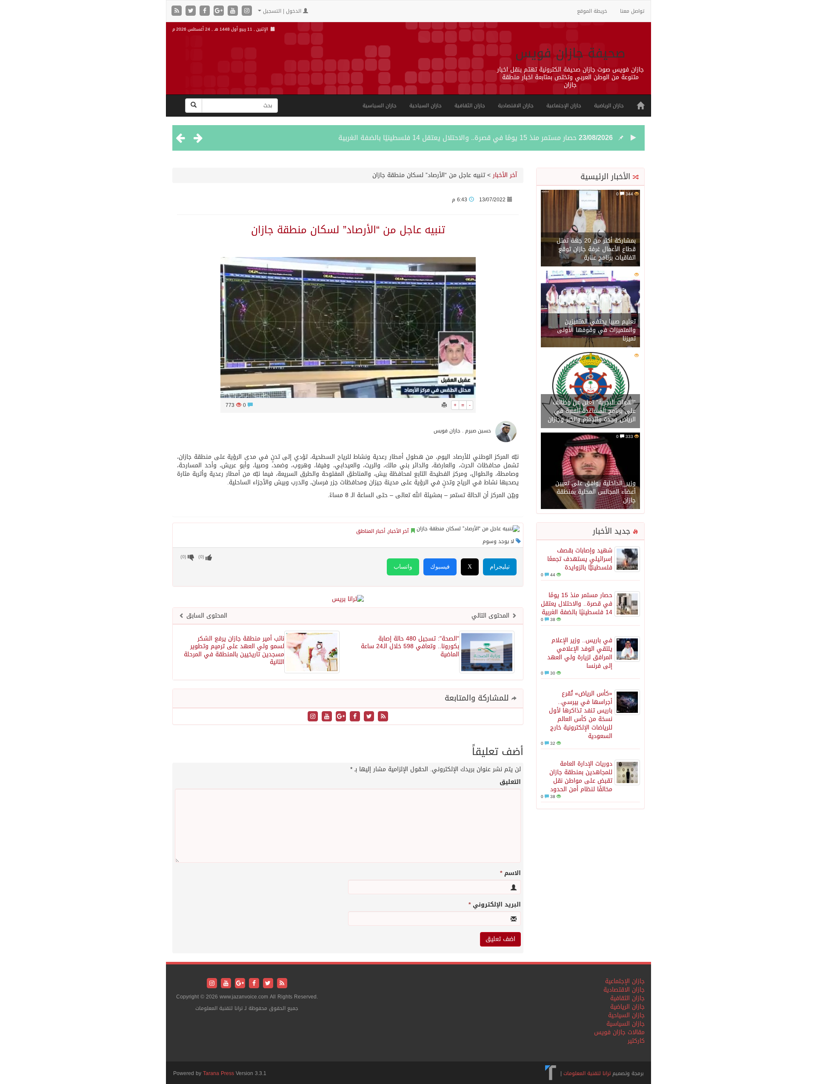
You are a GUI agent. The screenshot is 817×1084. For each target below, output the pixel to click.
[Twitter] (192, 11)
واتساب (403, 566)
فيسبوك (440, 566)
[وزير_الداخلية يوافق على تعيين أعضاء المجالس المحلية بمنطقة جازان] (590, 471)
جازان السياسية (380, 105)
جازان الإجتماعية (563, 105)
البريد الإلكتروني (494, 905)
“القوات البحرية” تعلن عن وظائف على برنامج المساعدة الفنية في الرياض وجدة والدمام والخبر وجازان (592, 411)
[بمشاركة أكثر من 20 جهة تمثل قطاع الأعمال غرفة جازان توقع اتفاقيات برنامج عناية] (590, 229)
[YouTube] (234, 11)
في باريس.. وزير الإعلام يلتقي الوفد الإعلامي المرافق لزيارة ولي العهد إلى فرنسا (579, 653)
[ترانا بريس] (551, 1073)
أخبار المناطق (370, 531)
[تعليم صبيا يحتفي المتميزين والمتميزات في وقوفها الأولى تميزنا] (590, 309)
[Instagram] (247, 11)
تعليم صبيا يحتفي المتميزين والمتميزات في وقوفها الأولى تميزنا (596, 330)
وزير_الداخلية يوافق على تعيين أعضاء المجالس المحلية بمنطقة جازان (595, 492)
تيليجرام (500, 566)
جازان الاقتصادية (516, 105)
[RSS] (178, 11)
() (183, 556)
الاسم (510, 873)
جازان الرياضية (609, 105)
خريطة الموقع (592, 11)
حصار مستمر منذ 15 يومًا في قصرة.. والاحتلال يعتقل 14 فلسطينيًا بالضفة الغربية (457, 137)
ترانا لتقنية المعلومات (587, 1073)
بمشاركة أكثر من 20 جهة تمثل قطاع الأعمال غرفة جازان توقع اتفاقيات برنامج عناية (596, 249)
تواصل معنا (632, 11)
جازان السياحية (425, 105)
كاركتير (636, 1041)
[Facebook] (206, 11)
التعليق (510, 782)
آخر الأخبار (505, 175)
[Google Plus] (220, 11)
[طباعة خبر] (444, 405)
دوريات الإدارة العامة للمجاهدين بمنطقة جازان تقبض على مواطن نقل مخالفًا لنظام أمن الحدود (580, 776)
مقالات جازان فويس (619, 1032)
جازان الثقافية (469, 105)
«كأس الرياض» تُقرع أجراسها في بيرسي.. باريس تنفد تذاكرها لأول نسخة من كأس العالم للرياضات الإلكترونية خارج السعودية (580, 715)
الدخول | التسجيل (282, 11)
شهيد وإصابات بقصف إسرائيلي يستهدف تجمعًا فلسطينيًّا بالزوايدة (579, 559)
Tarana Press (218, 1073)
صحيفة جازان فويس (570, 53)
